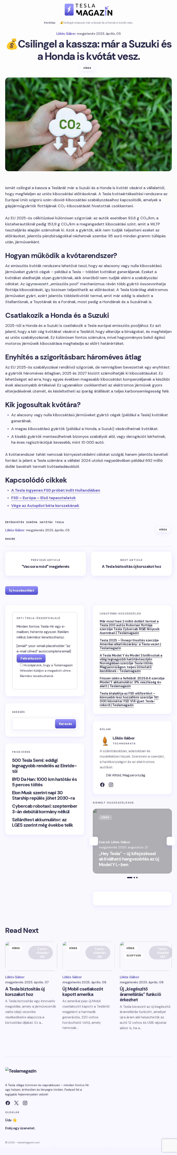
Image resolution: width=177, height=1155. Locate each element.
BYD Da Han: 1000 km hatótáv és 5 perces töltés (44, 782)
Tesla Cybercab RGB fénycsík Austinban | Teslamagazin (129, 631)
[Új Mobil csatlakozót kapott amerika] (88, 956)
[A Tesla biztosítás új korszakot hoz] (131, 564)
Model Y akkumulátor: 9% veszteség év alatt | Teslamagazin (130, 684)
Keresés (18, 712)
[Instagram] (111, 784)
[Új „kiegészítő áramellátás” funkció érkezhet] (146, 956)
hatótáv (46, 522)
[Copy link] (45, 539)
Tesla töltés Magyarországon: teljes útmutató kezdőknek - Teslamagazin (126, 667)
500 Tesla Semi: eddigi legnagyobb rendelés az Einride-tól (44, 766)
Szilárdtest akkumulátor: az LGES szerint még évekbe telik (42, 822)
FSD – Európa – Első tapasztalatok (43, 497)
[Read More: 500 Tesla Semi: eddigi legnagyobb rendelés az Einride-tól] (132, 841)
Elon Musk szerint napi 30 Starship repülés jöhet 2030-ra (43, 795)
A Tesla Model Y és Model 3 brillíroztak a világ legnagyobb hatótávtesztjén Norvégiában (131, 659)
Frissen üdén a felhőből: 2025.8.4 (125, 678)
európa (32, 522)
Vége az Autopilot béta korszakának (45, 505)
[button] (7, 9)
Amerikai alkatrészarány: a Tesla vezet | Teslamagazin (130, 646)
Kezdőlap (49, 22)
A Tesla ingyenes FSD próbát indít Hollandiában (55, 490)
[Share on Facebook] (28, 539)
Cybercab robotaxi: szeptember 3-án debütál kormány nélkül (44, 809)
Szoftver (133, 955)
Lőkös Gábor (124, 738)
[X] (16, 1103)
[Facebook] (102, 784)
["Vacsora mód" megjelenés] (45, 564)
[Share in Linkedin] (36, 539)
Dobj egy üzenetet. (20, 1128)
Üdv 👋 (11, 1120)
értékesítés (14, 522)
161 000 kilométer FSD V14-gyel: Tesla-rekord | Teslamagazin (129, 701)
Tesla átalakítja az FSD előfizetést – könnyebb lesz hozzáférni (127, 695)
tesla (59, 522)
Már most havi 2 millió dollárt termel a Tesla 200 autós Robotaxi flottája (129, 623)
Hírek (87, 68)
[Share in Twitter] (19, 539)
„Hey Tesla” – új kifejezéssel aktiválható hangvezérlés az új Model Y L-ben (129, 859)
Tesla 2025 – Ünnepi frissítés (122, 640)
